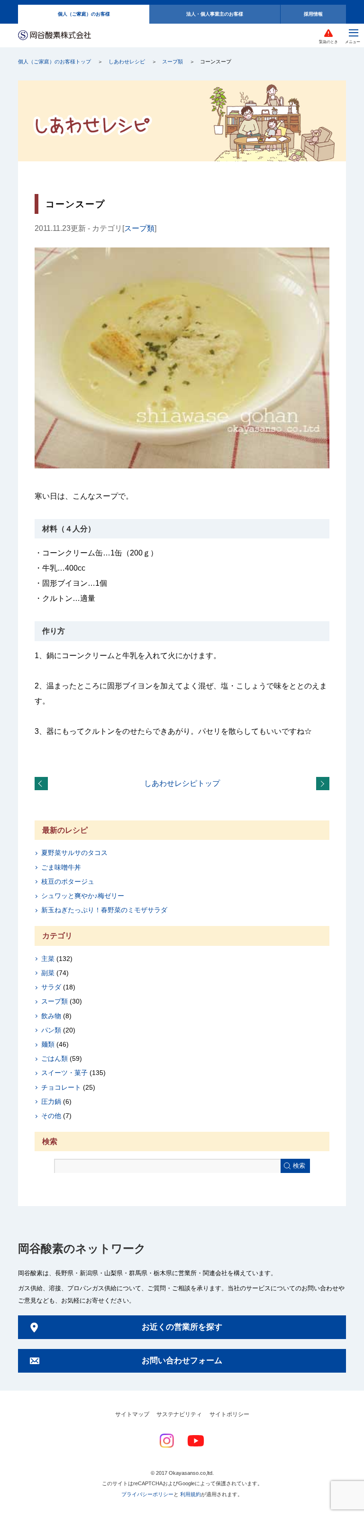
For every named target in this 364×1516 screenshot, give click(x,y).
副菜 (48, 973)
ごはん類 (54, 1058)
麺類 (48, 1044)
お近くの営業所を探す (182, 1326)
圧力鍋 (51, 1101)
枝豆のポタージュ (67, 881)
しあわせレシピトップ (182, 783)
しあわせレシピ (127, 61)
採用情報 (313, 14)
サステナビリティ (179, 1414)
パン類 (51, 1030)
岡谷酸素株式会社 (54, 35)
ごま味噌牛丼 (61, 867)
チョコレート (61, 1087)
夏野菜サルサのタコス (74, 852)
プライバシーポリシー (147, 1494)
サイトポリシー (229, 1414)
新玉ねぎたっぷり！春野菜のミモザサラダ (104, 910)
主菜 (48, 958)
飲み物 (51, 1016)
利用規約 (190, 1494)
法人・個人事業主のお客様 (214, 14)
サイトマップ (132, 1414)
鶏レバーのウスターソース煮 (324, 784)
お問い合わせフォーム (182, 1360)
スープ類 (172, 61)
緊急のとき (328, 42)
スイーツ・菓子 (64, 1072)
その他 (51, 1115)
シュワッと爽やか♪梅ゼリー (82, 895)
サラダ (51, 987)
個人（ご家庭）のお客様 (84, 14)
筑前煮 (43, 784)
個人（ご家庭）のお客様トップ (54, 61)
